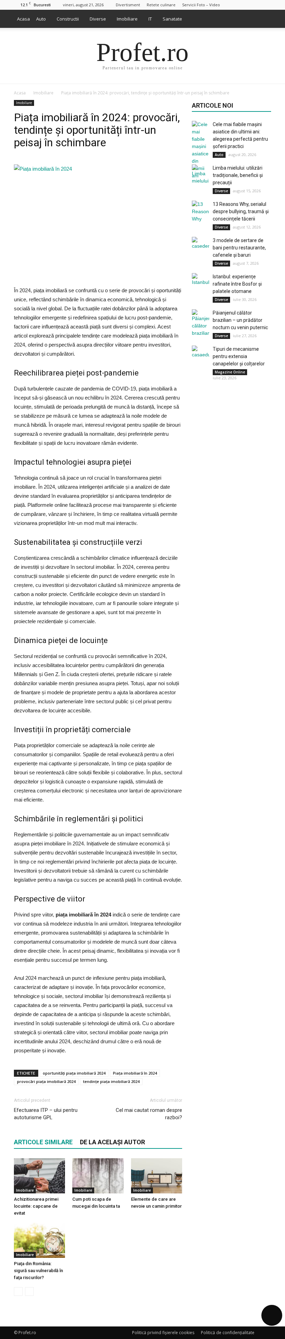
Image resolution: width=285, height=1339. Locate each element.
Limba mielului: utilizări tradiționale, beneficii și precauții (238, 175)
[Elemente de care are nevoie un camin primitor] (156, 1175)
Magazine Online (230, 372)
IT (150, 19)
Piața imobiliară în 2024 (135, 1073)
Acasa (23, 19)
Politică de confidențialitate (227, 1333)
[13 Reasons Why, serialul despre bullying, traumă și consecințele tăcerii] (200, 212)
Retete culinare (161, 4)
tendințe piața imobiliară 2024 (111, 1081)
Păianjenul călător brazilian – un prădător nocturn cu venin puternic (240, 320)
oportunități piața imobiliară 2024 (74, 1073)
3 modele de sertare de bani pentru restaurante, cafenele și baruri (239, 248)
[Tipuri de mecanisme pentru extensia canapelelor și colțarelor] (200, 354)
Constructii (68, 19)
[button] (262, 18)
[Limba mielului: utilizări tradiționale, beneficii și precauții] (200, 174)
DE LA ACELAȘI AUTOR (112, 1142)
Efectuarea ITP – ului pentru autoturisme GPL (46, 1114)
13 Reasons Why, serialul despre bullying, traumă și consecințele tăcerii (241, 211)
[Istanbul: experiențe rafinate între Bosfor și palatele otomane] (200, 282)
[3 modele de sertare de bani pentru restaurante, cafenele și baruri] (200, 245)
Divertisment (128, 4)
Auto (41, 19)
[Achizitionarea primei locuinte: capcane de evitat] (39, 1175)
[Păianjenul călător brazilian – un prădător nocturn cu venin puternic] (200, 323)
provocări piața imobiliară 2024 (46, 1081)
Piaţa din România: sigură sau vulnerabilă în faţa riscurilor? (38, 1270)
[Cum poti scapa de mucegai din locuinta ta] (97, 1175)
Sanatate (172, 19)
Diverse (98, 19)
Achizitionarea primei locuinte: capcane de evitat (36, 1206)
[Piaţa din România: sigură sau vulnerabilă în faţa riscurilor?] (39, 1240)
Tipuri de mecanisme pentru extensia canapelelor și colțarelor (239, 356)
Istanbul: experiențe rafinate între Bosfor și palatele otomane (237, 284)
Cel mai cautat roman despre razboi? (149, 1114)
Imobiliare (127, 19)
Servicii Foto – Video (201, 4)
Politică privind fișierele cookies (163, 1333)
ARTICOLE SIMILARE (43, 1142)
